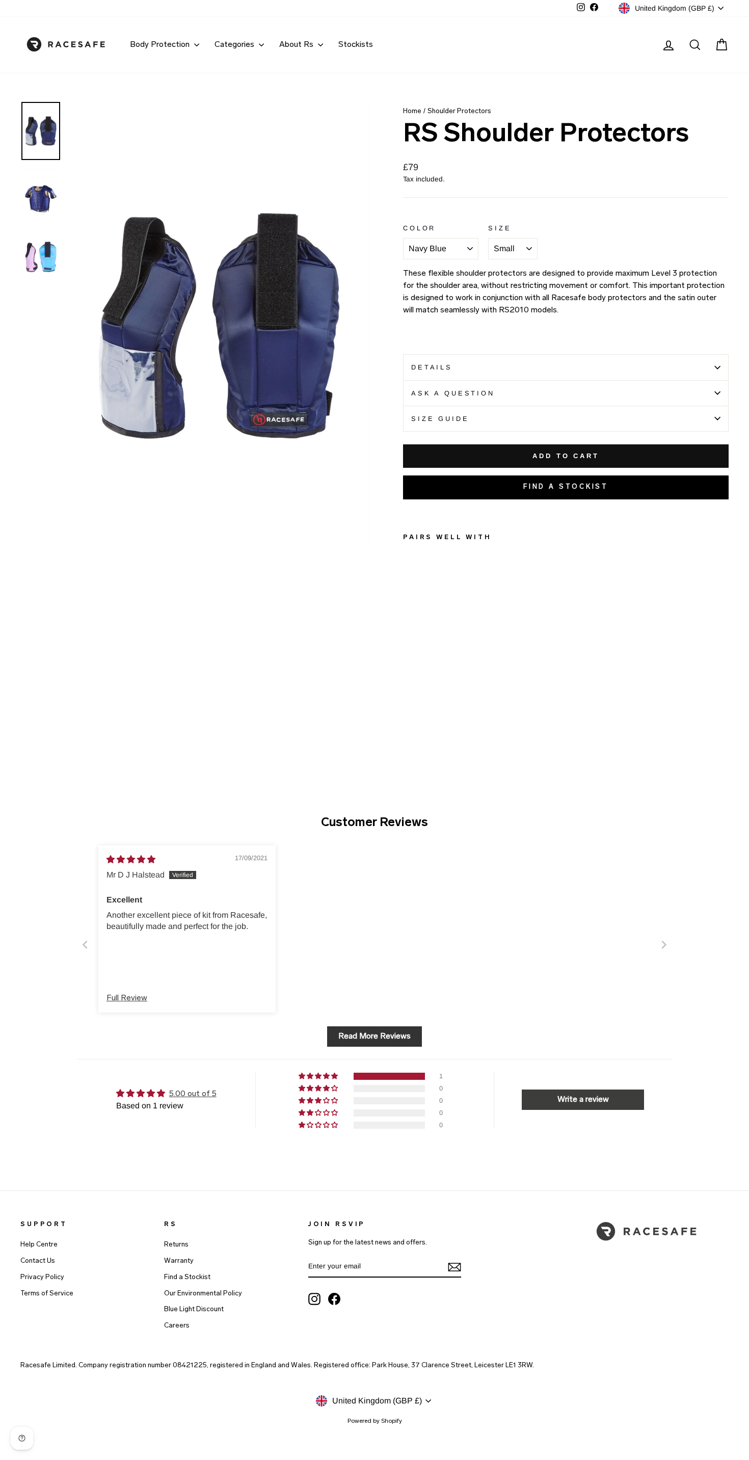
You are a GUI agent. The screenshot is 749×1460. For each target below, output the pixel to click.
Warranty (179, 1261)
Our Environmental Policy (203, 1293)
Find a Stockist (187, 1277)
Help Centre (39, 1244)
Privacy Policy (42, 1277)
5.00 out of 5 (193, 1094)
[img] (130, 859)
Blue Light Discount (194, 1309)
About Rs (297, 45)
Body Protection (161, 45)
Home (412, 111)
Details (431, 367)
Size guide (440, 418)
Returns (176, 1244)
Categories (235, 45)
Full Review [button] (126, 998)
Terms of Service (46, 1293)
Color (419, 228)
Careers (177, 1325)
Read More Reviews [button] (374, 1036)
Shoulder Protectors (459, 111)
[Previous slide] (85, 944)
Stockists (355, 45)
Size (499, 228)
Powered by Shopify (374, 1421)
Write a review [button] (583, 1100)
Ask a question (453, 393)
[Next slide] (664, 944)
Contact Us (37, 1261)
